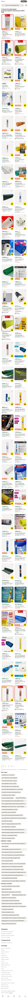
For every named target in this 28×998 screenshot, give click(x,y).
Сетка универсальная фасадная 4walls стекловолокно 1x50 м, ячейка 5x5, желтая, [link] (20, 60)
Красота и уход (4, 963)
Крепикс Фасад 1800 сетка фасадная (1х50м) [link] (7, 308)
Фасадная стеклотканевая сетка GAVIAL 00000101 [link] (19, 86)
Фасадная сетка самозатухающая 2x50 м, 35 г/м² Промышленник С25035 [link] (7, 386)
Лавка (8, 996)
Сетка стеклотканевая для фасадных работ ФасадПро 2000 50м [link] (7, 361)
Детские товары (4, 978)
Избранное (14, 996)
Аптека (2, 961)
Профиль (25, 996)
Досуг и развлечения (5, 948)
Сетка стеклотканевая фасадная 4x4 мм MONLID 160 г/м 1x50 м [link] (7, 459)
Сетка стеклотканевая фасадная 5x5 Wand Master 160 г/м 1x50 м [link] (7, 681)
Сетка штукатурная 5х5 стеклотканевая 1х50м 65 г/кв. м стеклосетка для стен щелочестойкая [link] (7, 260)
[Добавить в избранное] (12, 16)
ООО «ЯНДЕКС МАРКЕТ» (10, 991)
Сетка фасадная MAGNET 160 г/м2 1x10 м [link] (20, 284)
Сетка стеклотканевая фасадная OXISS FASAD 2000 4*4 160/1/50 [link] (7, 135)
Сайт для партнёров (5, 937)
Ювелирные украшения (6, 979)
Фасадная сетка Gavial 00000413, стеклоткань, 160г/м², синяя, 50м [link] (20, 630)
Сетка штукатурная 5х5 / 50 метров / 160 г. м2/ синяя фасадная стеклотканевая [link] (20, 558)
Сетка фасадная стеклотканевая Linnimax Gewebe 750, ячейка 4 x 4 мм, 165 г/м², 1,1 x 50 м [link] (20, 135)
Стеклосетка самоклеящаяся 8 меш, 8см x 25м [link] (20, 234)
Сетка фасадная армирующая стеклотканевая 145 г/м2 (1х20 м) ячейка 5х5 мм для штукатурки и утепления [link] (20, 386)
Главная (3, 996)
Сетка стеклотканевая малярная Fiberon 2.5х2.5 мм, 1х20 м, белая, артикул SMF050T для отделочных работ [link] (7, 484)
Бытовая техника (5, 951)
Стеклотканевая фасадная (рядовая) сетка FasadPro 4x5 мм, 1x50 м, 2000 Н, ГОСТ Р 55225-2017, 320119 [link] (20, 705)
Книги (2, 968)
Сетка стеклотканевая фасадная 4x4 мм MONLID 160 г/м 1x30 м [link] (20, 209)
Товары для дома (5, 959)
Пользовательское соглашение (7, 982)
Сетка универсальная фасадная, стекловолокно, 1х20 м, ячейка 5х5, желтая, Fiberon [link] (20, 160)
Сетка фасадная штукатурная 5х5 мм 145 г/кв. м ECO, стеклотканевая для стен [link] (7, 509)
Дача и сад (3, 966)
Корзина (19, 996)
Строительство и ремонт (6, 976)
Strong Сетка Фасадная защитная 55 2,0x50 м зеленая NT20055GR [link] (7, 209)
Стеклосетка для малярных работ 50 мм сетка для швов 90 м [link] (20, 681)
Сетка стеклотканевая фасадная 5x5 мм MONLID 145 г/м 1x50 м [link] (7, 558)
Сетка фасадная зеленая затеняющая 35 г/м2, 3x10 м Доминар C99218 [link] (20, 758)
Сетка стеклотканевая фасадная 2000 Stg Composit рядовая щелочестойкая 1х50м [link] (20, 308)
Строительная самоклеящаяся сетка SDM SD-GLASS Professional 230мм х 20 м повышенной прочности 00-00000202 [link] (7, 34)
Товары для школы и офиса (7, 970)
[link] (8, 775)
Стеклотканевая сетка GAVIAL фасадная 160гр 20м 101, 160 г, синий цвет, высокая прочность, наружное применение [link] (7, 60)
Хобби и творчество (5, 965)
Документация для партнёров (7, 935)
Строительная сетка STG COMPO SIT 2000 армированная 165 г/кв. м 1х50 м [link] (7, 705)
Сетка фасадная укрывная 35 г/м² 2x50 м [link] (7, 583)
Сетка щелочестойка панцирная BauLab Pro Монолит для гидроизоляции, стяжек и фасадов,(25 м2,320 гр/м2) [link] (7, 234)
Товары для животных (6, 974)
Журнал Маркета (5, 988)
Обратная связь (4, 984)
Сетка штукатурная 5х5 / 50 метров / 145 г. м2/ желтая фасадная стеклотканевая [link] (20, 534)
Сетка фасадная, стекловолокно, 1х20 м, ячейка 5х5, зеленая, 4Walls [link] (7, 732)
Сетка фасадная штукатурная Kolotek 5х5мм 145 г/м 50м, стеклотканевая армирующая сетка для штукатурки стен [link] (7, 630)
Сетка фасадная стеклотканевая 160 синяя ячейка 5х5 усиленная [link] (6, 656)
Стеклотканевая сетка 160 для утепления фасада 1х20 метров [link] (20, 361)
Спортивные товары (5, 972)
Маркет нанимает (5, 986)
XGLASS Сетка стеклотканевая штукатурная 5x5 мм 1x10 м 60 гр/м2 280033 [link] (20, 111)
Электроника (4, 955)
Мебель (2, 950)
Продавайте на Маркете (6, 933)
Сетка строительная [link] (19, 259)
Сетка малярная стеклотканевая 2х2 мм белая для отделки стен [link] (20, 509)
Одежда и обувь (4, 957)
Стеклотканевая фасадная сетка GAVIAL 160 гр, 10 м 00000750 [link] (7, 410)
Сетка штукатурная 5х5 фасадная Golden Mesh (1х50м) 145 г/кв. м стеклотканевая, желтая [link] (20, 656)
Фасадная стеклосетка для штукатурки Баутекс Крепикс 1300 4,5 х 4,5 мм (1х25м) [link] (20, 34)
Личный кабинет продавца (7, 931)
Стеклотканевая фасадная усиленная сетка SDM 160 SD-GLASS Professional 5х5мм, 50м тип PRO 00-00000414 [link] (20, 583)
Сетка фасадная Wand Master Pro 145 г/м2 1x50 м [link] (20, 410)
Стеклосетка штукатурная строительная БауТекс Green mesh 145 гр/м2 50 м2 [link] (7, 86)
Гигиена (3, 953)
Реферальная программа (6, 942)
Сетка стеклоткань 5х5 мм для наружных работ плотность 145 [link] (20, 434)
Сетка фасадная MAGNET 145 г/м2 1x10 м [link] (20, 459)
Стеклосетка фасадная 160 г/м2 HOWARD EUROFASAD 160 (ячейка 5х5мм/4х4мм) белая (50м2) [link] (7, 184)
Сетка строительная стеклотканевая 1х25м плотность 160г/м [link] (20, 484)
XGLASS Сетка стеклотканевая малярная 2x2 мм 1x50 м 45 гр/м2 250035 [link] (7, 160)
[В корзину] (12, 28)
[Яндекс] (11, 993)
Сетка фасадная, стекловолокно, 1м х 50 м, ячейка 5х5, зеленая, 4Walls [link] (20, 184)
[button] (26, 5)
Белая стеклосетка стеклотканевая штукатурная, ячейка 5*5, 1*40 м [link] (7, 434)
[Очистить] (22, 5)
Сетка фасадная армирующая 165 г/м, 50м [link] (19, 335)
